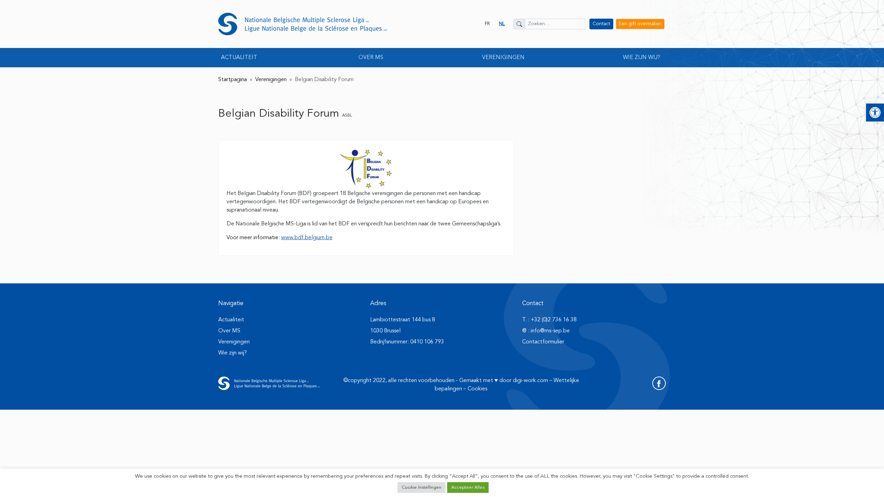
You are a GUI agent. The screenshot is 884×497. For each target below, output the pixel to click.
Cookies (477, 389)
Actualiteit (231, 320)
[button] (875, 112)
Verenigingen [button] (503, 57)
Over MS (229, 331)
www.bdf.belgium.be (307, 238)
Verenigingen (271, 79)
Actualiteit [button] (239, 57)
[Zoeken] (519, 24)
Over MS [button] (370, 57)
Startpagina (232, 79)
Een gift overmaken (640, 23)
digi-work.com (530, 380)
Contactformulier (543, 342)
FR (487, 23)
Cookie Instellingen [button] (421, 487)
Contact (601, 23)
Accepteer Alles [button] (467, 487)
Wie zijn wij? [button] (641, 57)
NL (502, 23)
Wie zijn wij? (232, 353)
